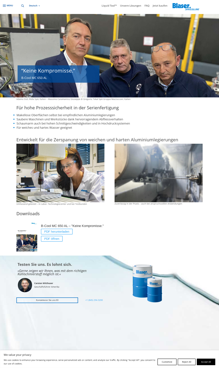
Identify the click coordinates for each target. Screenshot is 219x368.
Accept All (206, 361)
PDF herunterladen (56, 231)
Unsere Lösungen (130, 6)
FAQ (147, 6)
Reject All (186, 361)
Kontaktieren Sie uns (46, 300)
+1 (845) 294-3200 (94, 300)
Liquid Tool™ (109, 6)
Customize (167, 361)
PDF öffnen (51, 238)
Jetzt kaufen (160, 6)
